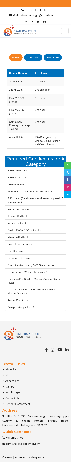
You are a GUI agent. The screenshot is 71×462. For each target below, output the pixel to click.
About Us (11, 369)
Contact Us (12, 398)
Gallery (9, 386)
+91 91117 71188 (35, 10)
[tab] (15, 57)
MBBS (9, 375)
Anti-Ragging (13, 392)
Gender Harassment (17, 404)
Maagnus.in (37, 457)
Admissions (12, 381)
